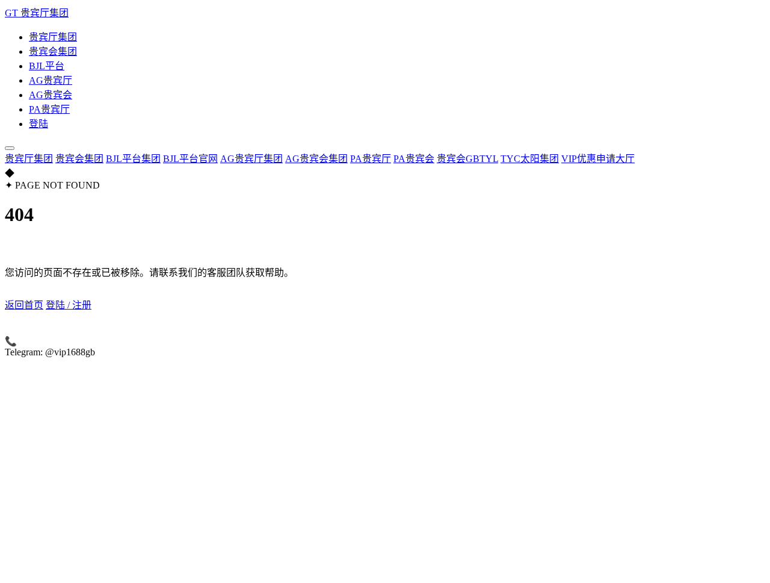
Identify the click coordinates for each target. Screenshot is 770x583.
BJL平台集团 (133, 159)
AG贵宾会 (50, 95)
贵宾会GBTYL (467, 159)
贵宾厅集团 (53, 37)
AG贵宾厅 (50, 80)
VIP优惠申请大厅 (598, 159)
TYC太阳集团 (529, 159)
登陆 (38, 124)
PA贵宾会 (413, 159)
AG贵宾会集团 (316, 159)
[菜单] (9, 148)
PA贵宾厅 (49, 109)
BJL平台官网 (190, 159)
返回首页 (24, 305)
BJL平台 (46, 66)
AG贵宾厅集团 (251, 159)
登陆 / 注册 (690, 159)
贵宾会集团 (53, 51)
